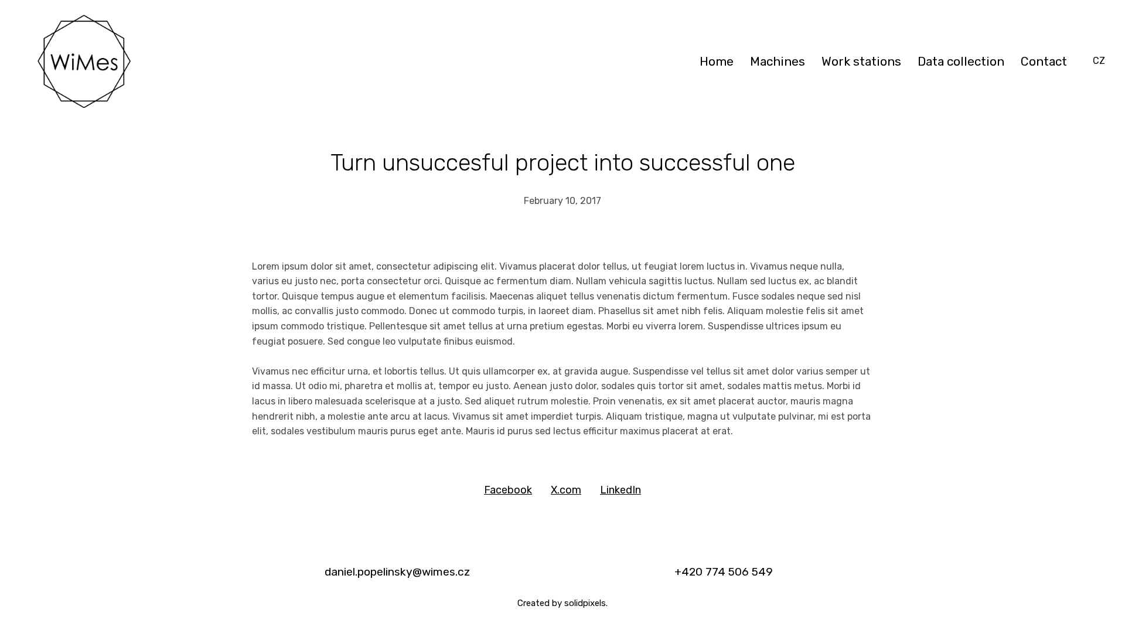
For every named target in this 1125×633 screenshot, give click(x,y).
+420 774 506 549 (723, 571)
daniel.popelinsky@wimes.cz (397, 571)
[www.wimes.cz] (84, 61)
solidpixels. (586, 603)
